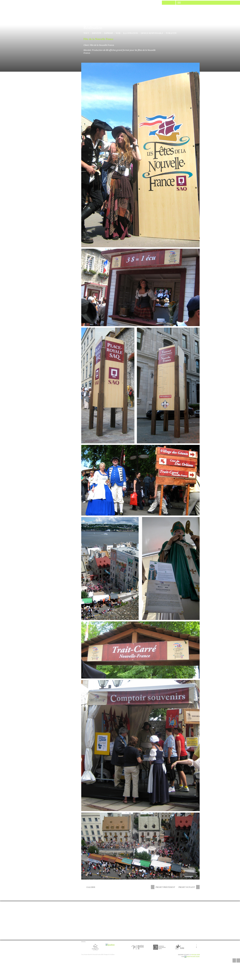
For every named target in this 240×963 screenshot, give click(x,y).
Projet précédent (165, 887)
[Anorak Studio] (169, 2)
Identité (96, 33)
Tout (86, 33)
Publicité (171, 33)
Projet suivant (186, 887)
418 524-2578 (195, 955)
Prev (82, 947)
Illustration (130, 33)
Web (118, 33)
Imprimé (108, 33)
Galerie (90, 887)
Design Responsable (152, 33)
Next (198, 947)
